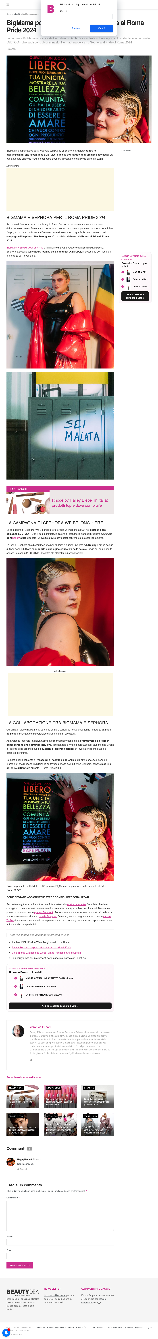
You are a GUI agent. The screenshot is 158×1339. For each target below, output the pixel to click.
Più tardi (76, 28)
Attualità (17, 14)
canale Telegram (48, 916)
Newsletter (117, 1327)
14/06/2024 (11, 48)
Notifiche (129, 1327)
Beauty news (16, 1088)
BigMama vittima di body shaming (24, 247)
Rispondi (23, 1169)
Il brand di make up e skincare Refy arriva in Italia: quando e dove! (97, 1101)
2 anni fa (39, 1159)
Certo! (101, 28)
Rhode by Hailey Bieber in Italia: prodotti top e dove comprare (21, 1101)
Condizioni (90, 1327)
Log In (149, 1327)
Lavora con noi (103, 1327)
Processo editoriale (55, 1327)
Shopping (89, 1088)
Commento (13, 1197)
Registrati (139, 1327)
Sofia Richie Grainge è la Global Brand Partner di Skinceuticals (46, 952)
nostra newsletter (76, 904)
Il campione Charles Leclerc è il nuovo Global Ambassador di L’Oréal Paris (23, 1129)
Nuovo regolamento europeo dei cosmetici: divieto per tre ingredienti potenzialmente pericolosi (59, 1128)
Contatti (70, 1327)
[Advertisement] (60, 189)
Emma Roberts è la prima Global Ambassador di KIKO (41, 947)
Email (9, 1250)
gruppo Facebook (43, 912)
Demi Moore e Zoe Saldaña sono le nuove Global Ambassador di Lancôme (97, 1129)
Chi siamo (40, 1327)
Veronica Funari (40, 1027)
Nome (9, 1236)
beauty (16, 538)
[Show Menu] (7, 4)
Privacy (79, 1327)
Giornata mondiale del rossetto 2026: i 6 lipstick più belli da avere (59, 1101)
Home (9, 14)
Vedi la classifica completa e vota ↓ (60, 1005)
